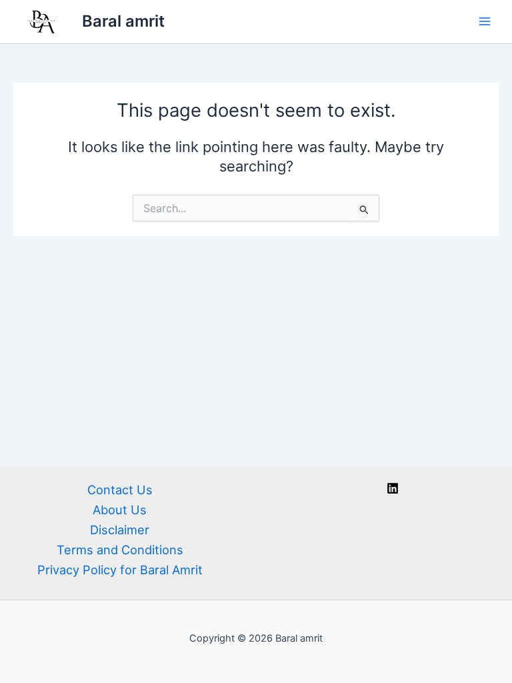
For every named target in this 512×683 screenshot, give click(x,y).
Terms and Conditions (120, 549)
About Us (120, 509)
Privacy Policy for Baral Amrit (120, 569)
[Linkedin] (393, 488)
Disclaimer (119, 529)
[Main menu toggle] (485, 21)
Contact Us (120, 489)
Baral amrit (123, 21)
